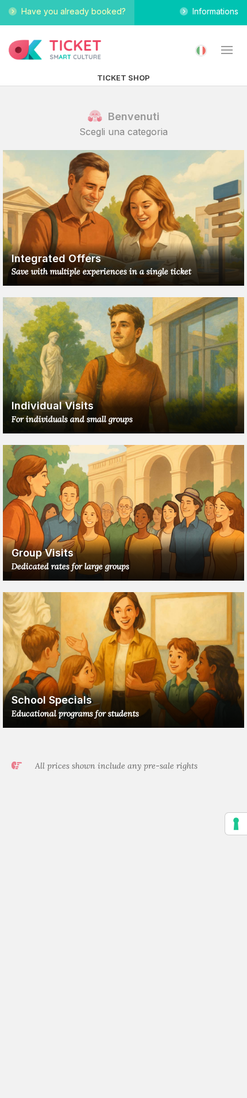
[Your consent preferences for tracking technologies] (236, 824)
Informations (213, 11)
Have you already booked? (71, 11)
